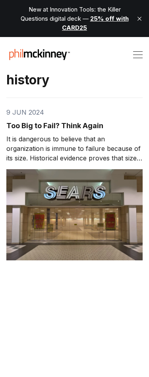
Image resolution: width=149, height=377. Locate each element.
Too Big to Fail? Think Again (54, 125)
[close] (139, 18)
